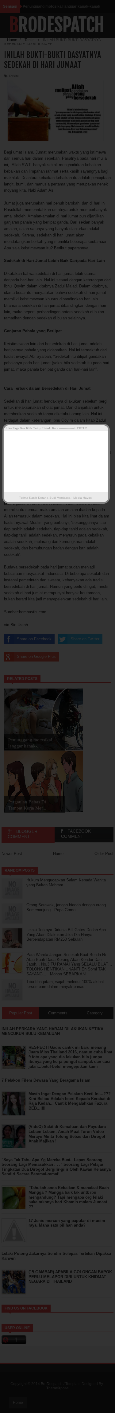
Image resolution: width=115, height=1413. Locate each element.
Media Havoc (82, 497)
